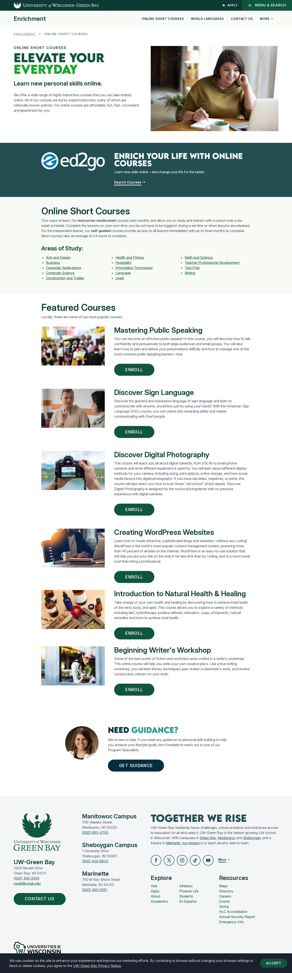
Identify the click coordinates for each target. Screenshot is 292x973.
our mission (191, 843)
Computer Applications (63, 268)
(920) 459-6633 (95, 861)
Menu (270, 5)
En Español (187, 901)
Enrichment (30, 19)
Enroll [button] (134, 369)
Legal (119, 278)
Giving (224, 906)
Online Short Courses (163, 19)
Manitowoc (226, 838)
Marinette (173, 843)
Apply (232, 5)
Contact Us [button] (39, 898)
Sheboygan (252, 838)
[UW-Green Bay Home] (49, 5)
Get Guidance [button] (136, 765)
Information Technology (134, 268)
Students (186, 896)
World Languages (207, 19)
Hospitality (123, 262)
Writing (190, 273)
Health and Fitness (129, 257)
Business (53, 262)
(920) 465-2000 (26, 878)
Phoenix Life (189, 891)
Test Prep (192, 268)
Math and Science (199, 257)
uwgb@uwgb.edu (27, 883)
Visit (154, 886)
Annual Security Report (237, 917)
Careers (225, 896)
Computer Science (60, 273)
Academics (159, 901)
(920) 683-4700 (95, 832)
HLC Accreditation (233, 911)
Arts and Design (58, 257)
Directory (226, 891)
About (155, 896)
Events (224, 901)
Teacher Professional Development (212, 262)
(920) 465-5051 (94, 890)
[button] (156, 860)
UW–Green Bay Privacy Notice (97, 966)
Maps (223, 886)
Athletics (186, 886)
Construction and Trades (65, 278)
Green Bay (208, 838)
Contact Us (242, 19)
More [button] (264, 19)
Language (123, 273)
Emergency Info (231, 922)
